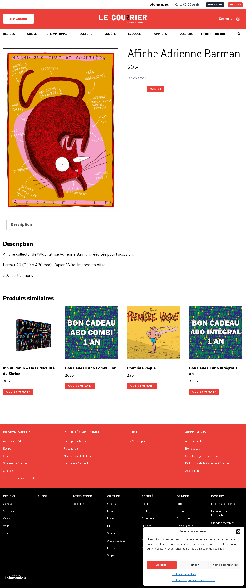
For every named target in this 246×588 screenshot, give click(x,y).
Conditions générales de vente (203, 456)
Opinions (183, 496)
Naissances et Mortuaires (79, 456)
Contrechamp (185, 511)
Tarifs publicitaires (75, 441)
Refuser (194, 565)
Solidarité (78, 504)
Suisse (42, 496)
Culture (113, 496)
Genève (7, 504)
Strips (110, 555)
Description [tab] (21, 225)
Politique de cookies (184, 574)
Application (192, 470)
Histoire (146, 526)
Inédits (111, 548)
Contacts (8, 470)
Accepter (161, 565)
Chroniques (183, 518)
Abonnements (193, 441)
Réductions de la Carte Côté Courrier (207, 463)
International (83, 496)
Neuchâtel (9, 511)
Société (147, 496)
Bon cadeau (192, 448)
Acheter (155, 89)
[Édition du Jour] (213, 32)
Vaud (6, 526)
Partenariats (71, 448)
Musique (112, 511)
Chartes (7, 456)
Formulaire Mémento (77, 463)
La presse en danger (224, 504)
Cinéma (112, 504)
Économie (148, 518)
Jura (5, 533)
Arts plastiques (116, 540)
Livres (111, 518)
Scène (111, 533)
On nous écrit (185, 526)
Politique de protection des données (193, 580)
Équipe (7, 448)
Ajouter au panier (18, 391)
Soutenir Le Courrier (15, 463)
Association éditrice (15, 441)
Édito (180, 504)
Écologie (147, 511)
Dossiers (218, 496)
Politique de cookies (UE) (18, 478)
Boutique (132, 432)
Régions (9, 496)
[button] (238, 532)
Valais (7, 518)
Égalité (146, 504)
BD (109, 526)
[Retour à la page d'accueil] (123, 19)
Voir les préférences (225, 565)
